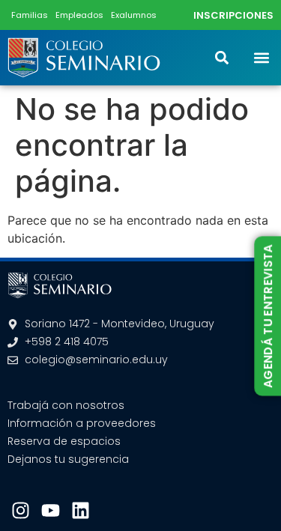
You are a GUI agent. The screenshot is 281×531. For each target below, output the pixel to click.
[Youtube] (50, 510)
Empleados (79, 15)
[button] (261, 57)
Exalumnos (134, 15)
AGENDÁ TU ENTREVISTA (268, 316)
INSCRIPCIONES (233, 15)
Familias (29, 15)
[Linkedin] (80, 510)
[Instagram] (20, 510)
